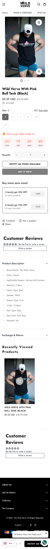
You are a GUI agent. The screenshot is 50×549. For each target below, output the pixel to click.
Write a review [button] (25, 248)
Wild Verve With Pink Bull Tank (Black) (17, 409)
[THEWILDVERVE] (25, 4)
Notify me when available (25, 164)
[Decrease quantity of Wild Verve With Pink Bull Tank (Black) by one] (16, 155)
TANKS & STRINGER (22, 12)
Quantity (6, 154)
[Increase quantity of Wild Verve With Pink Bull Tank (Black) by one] (44, 155)
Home (5, 12)
